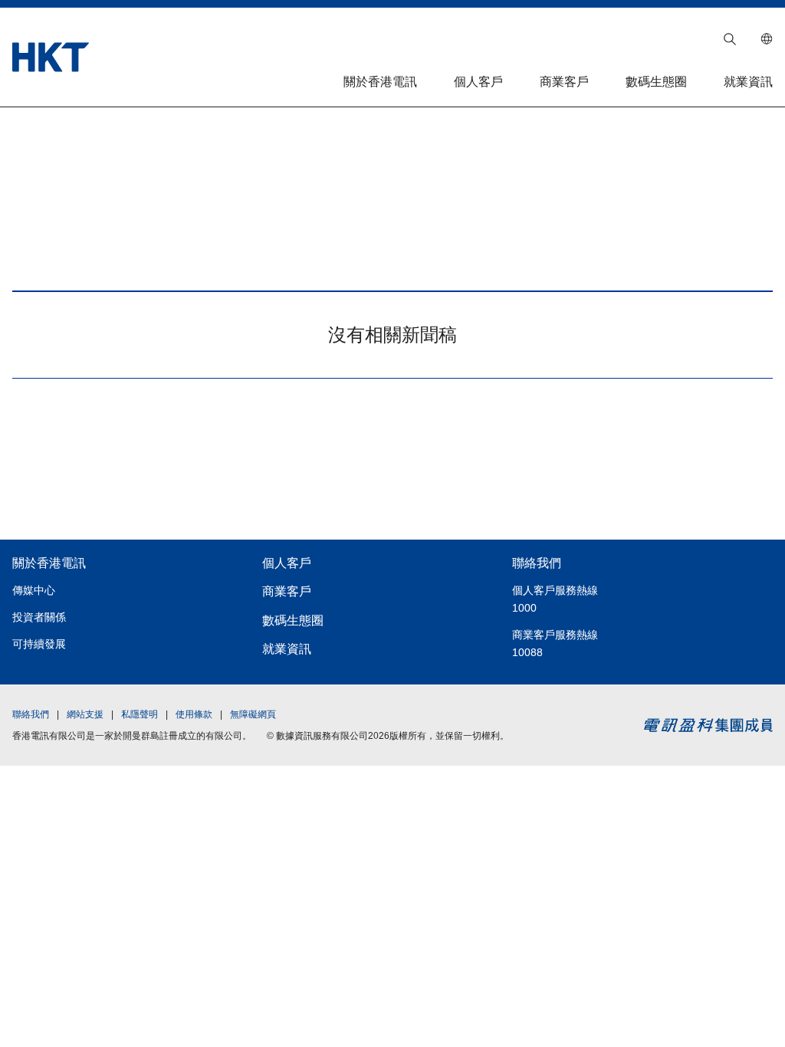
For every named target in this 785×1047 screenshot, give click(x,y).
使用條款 (194, 714)
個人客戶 (478, 81)
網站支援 (85, 714)
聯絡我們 (536, 562)
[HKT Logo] (50, 57)
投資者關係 (39, 617)
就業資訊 (748, 81)
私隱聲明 (139, 714)
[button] (730, 39)
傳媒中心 (33, 590)
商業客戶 (564, 81)
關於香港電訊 (380, 81)
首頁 (99, 139)
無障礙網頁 (253, 714)
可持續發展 (39, 644)
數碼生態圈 (656, 81)
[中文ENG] (766, 38)
